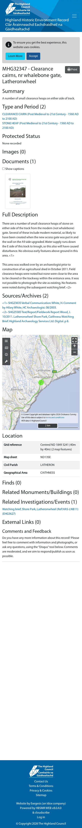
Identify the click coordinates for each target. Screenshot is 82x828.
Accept (33, 56)
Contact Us (41, 781)
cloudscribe (42, 812)
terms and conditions (55, 418)
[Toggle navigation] (74, 16)
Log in (41, 817)
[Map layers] (6, 341)
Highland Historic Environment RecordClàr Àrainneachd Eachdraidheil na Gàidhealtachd (37, 24)
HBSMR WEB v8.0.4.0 (49, 808)
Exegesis (36, 803)
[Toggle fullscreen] (74, 340)
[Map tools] (6, 361)
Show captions (14, 169)
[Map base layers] (6, 348)
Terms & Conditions (41, 786)
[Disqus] (41, 612)
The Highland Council (52, 823)
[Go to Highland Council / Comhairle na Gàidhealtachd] (17, 7)
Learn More (15, 56)
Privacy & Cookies (41, 790)
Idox (49, 803)
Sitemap (41, 795)
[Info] (6, 354)
